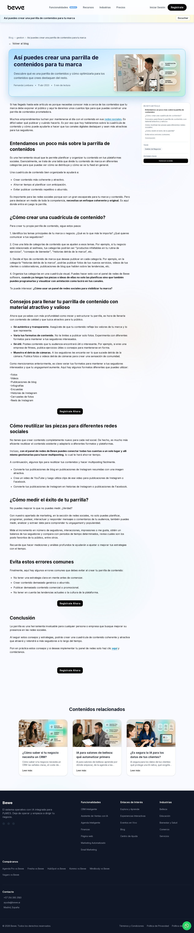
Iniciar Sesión (157, 7)
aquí (114, 648)
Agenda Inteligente (90, 822)
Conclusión (150, 138)
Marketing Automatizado (93, 843)
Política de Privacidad (158, 926)
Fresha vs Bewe (36, 868)
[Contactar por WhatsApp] (187, 926)
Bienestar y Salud (168, 822)
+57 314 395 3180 (12, 897)
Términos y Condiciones (131, 926)
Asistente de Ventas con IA (94, 816)
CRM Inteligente (89, 809)
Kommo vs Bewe (77, 868)
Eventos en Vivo (128, 822)
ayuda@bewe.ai (12, 902)
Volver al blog (19, 43)
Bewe (7, 803)
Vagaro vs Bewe (10, 874)
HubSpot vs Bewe (57, 868)
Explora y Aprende (129, 809)
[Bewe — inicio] (16, 7)
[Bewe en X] (3, 823)
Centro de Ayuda (129, 836)
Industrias (105, 7)
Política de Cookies (182, 926)
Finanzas (85, 829)
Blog (11, 37)
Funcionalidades (62, 7)
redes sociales (113, 119)
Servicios (164, 836)
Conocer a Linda (166, 161)
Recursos (88, 7)
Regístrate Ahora (70, 411)
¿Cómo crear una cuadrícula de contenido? (163, 116)
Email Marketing (89, 849)
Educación (165, 816)
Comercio (164, 829)
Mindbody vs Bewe (99, 868)
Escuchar (183, 18)
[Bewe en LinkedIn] (8, 823)
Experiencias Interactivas (133, 816)
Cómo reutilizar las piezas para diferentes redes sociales (165, 126)
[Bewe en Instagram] (13, 823)
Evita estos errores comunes (157, 134)
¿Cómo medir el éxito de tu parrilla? (160, 131)
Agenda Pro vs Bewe (13, 868)
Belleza (163, 809)
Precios (120, 7)
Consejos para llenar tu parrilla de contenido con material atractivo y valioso (165, 120)
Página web (87, 836)
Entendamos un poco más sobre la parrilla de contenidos (164, 111)
